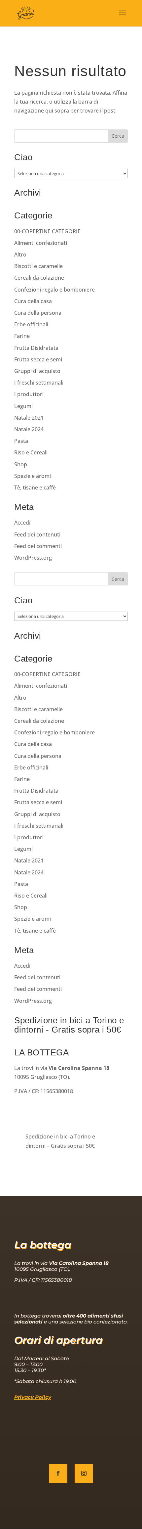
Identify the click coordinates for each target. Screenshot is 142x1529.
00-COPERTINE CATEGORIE (47, 231)
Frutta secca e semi (38, 359)
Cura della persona (37, 312)
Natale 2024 (29, 429)
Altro (20, 254)
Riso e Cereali (31, 452)
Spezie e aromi (32, 476)
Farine (22, 336)
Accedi (22, 522)
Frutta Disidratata (36, 347)
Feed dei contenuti (37, 534)
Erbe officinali (31, 324)
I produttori (29, 394)
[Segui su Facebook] (58, 1473)
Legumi (23, 406)
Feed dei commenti (38, 546)
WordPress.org (33, 557)
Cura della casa (33, 301)
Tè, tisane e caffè (35, 487)
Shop (20, 464)
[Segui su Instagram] (84, 1473)
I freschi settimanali (38, 382)
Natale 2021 (29, 417)
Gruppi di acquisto (37, 371)
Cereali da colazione (39, 277)
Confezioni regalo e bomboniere (54, 289)
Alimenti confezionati (40, 243)
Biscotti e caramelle (38, 266)
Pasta (21, 440)
